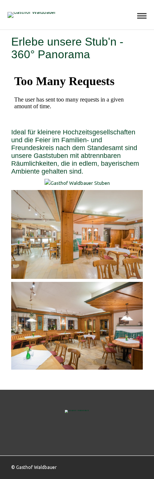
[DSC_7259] (77, 367)
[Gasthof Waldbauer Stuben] (77, 183)
